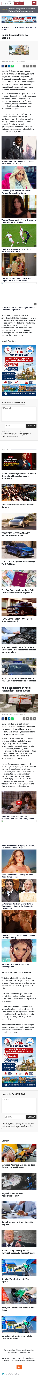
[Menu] (34, 3)
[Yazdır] (24, 66)
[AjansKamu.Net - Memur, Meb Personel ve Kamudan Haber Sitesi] (13, 3)
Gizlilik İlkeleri (29, 1358)
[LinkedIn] (9, 66)
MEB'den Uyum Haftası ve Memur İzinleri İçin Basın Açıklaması (22, 10)
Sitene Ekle (5, 1361)
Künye (13, 1358)
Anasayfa (7, 27)
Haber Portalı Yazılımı (12, 1374)
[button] (27, 66)
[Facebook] (3, 66)
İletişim (20, 1358)
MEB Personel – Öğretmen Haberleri (23, 1361)
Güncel (15, 27)
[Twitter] (6, 66)
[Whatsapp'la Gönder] (12, 66)
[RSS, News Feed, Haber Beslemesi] (19, 1367)
